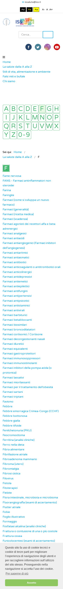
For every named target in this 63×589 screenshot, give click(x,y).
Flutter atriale (11, 507)
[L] (27, 117)
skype (56, 47)
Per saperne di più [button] (17, 573)
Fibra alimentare (13, 449)
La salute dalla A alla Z (17, 67)
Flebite (7, 493)
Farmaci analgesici (14, 233)
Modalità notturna (17, 9)
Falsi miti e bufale (14, 76)
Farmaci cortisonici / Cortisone (23, 334)
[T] (27, 126)
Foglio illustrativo (14, 517)
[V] (42, 126)
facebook (28, 47)
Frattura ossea (12, 536)
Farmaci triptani (13, 396)
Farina (7, 190)
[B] (13, 109)
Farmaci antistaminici (16, 305)
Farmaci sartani (13, 392)
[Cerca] (4, 86)
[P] (56, 117)
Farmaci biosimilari (15, 325)
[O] (49, 117)
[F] (42, 109)
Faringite (8, 195)
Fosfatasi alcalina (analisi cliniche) (24, 526)
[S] (20, 126)
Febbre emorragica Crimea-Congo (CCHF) (31, 411)
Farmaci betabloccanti (17, 320)
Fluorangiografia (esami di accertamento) (30, 502)
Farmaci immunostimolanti (20, 363)
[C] (20, 109)
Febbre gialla (11, 420)
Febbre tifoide (12, 425)
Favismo (8, 401)
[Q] (6, 126)
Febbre (7, 406)
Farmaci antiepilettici (16, 286)
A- (43, 9)
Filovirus (8, 478)
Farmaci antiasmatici (16, 257)
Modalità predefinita (11, 9)
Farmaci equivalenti (15, 349)
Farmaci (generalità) (16, 209)
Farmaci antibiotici (14, 262)
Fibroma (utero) (13, 464)
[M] (34, 117)
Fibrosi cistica (11, 473)
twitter (37, 47)
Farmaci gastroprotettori (19, 353)
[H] (56, 109)
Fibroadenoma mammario (20, 459)
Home (7, 62)
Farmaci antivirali (13, 310)
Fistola (7, 483)
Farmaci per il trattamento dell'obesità (28, 387)
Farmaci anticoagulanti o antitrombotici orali (31, 267)
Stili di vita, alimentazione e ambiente (26, 71)
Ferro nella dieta (13, 444)
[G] (49, 109)
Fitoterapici (10, 488)
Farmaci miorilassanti (16, 382)
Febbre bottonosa (15, 416)
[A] (6, 109)
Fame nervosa (12, 176)
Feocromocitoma (14, 435)
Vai (48, 34)
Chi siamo (9, 81)
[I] (6, 117)
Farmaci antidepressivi (17, 277)
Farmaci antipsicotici (16, 301)
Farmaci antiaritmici (15, 252)
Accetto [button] (31, 582)
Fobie (6, 512)
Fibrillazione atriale (15, 454)
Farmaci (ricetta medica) (18, 214)
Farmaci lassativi (13, 377)
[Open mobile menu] (4, 57)
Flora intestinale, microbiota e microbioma (30, 497)
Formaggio (10, 521)
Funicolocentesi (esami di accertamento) (29, 541)
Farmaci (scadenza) (15, 219)
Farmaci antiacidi (13, 238)
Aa (22, 9)
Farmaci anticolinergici (17, 272)
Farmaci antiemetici (15, 281)
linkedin (47, 47)
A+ (50, 9)
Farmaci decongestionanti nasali (24, 339)
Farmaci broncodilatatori (19, 329)
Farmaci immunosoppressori (21, 358)
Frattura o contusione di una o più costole (30, 531)
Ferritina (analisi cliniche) (18, 440)
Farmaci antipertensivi (17, 296)
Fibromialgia (11, 468)
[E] (34, 109)
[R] (13, 126)
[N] (42, 117)
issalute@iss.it (33, 2)
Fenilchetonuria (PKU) (17, 430)
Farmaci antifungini (15, 291)
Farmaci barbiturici (15, 315)
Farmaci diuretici (13, 344)
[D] (27, 109)
